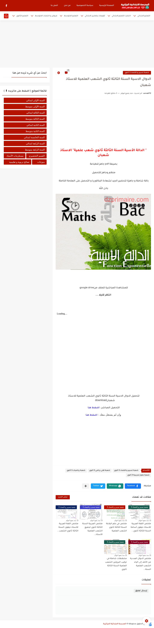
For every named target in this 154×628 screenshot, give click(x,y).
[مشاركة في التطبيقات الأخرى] (85, 486)
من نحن (67, 6)
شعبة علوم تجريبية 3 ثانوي (138, 475)
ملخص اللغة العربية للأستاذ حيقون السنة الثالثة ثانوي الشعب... (67, 527)
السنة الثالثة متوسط (35, 119)
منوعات (41, 162)
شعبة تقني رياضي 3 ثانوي (99, 471)
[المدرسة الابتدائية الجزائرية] (135, 6)
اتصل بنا (54, 6)
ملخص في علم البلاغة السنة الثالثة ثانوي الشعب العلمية (116, 527)
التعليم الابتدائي (143, 16)
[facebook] (6, 6)
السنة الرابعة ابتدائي (35, 143)
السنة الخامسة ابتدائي (34, 137)
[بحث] (6, 16)
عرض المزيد (63, 497)
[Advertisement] (77, 44)
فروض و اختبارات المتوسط (46, 16)
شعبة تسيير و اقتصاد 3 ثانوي (137, 73)
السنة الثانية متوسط (35, 131)
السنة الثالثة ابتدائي (35, 112)
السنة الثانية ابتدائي (35, 125)
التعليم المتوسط (71, 16)
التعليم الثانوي (22, 16)
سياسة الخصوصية (85, 6)
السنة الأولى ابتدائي (35, 100)
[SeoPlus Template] (150, 624)
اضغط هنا (94, 407)
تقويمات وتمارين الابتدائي (95, 16)
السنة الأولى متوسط (35, 106)
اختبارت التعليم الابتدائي (121, 16)
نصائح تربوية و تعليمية (19, 162)
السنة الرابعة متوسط (35, 149)
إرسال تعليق (141, 591)
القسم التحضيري (37, 156)
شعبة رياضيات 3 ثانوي (76, 471)
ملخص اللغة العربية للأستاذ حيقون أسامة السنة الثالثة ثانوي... (141, 527)
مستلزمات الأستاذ (14, 156)
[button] (133, 486)
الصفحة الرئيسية (106, 6)
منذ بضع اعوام (144, 520)
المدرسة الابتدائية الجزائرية (114, 624)
